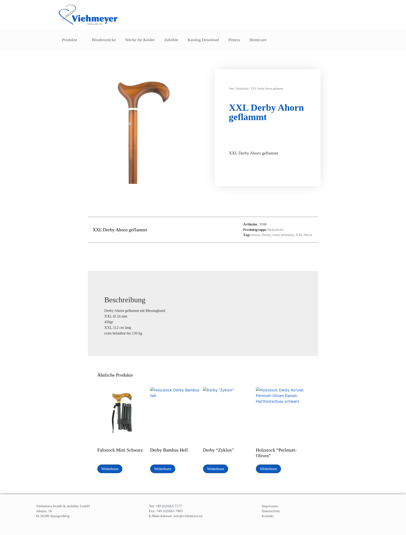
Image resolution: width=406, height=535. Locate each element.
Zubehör (171, 40)
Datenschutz (271, 511)
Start (231, 88)
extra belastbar (283, 235)
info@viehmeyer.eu (188, 516)
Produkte (69, 40)
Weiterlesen (109, 469)
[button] (336, 40)
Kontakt (267, 516)
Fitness (234, 40)
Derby (266, 235)
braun (255, 235)
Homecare (258, 40)
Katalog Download (203, 40)
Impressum (270, 506)
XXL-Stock (304, 235)
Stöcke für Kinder (140, 40)
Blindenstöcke (104, 40)
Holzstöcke (242, 88)
